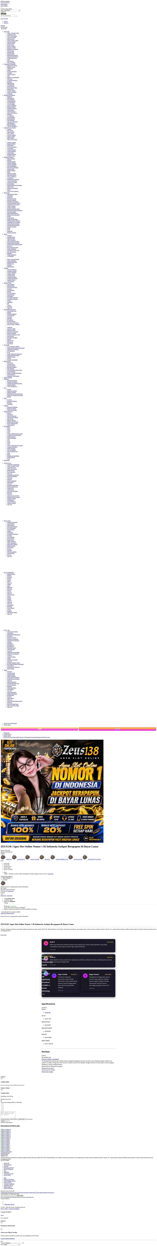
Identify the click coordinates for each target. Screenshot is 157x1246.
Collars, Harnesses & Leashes (15, 433)
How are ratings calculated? (50, 1059)
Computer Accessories (9, 64)
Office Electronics (12, 543)
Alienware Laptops (12, 139)
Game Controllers (11, 92)
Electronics (7, 192)
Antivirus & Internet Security (14, 383)
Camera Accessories (12, 659)
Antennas (9, 327)
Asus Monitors (11, 117)
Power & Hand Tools (12, 247)
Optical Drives (11, 43)
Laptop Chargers (11, 150)
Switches (9, 318)
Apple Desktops (11, 101)
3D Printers (10, 296)
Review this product (48, 1068)
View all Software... (12, 386)
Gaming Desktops (12, 108)
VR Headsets (10, 281)
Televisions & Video (12, 631)
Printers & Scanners (12, 522)
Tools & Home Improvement (14, 244)
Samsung (9, 306)
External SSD (10, 53)
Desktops (9, 96)
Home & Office (11, 107)
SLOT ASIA (7, 521)
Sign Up (6, 23)
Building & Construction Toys (15, 394)
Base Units (10, 362)
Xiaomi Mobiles (11, 161)
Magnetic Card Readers (13, 376)
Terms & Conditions (9, 1184)
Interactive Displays (12, 544)
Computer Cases (11, 34)
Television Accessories (13, 640)
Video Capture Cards (12, 40)
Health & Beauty (8, 411)
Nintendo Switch (11, 648)
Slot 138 (6, 1166)
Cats (8, 439)
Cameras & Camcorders (13, 204)
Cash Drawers (11, 364)
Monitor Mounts (11, 124)
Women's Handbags (12, 407)
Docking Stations (11, 154)
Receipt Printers (11, 365)
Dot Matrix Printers (12, 287)
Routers (9, 312)
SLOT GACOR (34, 859)
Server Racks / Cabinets (13, 324)
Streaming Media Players (13, 203)
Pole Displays (10, 368)
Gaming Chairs (11, 237)
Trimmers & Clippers (12, 417)
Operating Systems (12, 380)
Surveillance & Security (13, 225)
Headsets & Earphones (13, 179)
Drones (9, 389)
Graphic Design (11, 385)
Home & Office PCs (12, 487)
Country (3, 1243)
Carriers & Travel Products (14, 435)
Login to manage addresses (8, 1238)
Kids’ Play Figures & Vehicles (15, 395)
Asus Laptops (10, 132)
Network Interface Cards (13, 334)
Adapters (9, 73)
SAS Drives (10, 61)
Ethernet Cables (11, 330)
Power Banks (10, 184)
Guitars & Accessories (13, 349)
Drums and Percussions (13, 355)
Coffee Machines (11, 255)
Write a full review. (47, 1072)
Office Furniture (11, 240)
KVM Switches (11, 321)
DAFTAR (117, 729)
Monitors (9, 114)
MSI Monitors (10, 123)
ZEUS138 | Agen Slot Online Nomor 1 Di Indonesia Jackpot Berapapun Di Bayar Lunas (27, 737)
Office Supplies (8, 377)
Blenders (9, 253)
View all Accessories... (13, 191)
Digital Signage (11, 546)
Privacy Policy (7, 1182)
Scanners (9, 289)
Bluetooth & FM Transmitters (14, 210)
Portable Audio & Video (13, 209)
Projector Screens (11, 198)
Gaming (6, 268)
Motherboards (10, 39)
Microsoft (9, 587)
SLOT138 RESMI (9, 572)
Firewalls (9, 317)
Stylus (8, 189)
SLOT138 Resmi (8, 1169)
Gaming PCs (10, 488)
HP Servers (10, 342)
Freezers (9, 265)
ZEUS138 (6, 31)
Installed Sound (11, 357)
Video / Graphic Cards (13, 33)
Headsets (9, 82)
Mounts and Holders (12, 188)
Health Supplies (11, 436)
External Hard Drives (12, 56)
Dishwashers (10, 266)
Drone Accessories (12, 391)
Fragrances (10, 414)
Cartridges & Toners (12, 299)
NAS (8, 59)
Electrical (9, 246)
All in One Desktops (12, 491)
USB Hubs (10, 68)
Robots (9, 396)
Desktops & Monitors (9, 95)
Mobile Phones (11, 158)
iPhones (9, 160)
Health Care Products (12, 422)
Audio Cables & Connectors (14, 354)
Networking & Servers (10, 309)
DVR (8, 228)
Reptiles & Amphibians (13, 456)
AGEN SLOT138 (8, 1173)
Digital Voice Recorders (13, 215)
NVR (8, 229)
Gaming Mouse (11, 280)
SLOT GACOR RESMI (10, 723)
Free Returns (4, 4)
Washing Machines (12, 262)
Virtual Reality (11, 649)
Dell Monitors (10, 120)
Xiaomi (9, 580)
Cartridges (10, 302)
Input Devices (10, 86)
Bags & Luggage (11, 408)
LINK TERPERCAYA (62, 859)
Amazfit (9, 600)
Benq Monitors (11, 119)
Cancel (3, 1088)
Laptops (9, 129)
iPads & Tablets (11, 170)
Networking (10, 547)
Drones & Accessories (13, 654)
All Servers (10, 343)
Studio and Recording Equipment (15, 348)
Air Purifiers (10, 256)
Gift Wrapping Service (10, 1181)
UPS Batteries (10, 85)
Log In (5, 21)
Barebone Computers (12, 49)
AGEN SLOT (7, 463)
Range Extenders (11, 333)
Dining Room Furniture (13, 243)
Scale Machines (11, 371)
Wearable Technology (12, 167)
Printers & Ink (7, 283)
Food (8, 429)
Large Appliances (11, 260)
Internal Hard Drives (12, 55)
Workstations (10, 110)
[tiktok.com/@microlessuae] (9, 1204)
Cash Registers (11, 374)
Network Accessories (12, 331)
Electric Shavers (11, 420)
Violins (9, 358)
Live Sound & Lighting (13, 346)
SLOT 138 (7, 630)
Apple (8, 596)
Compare (5, 879)
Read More (3, 935)
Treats (8, 430)
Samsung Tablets (11, 173)
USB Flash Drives (12, 58)
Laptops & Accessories (10, 127)
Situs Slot (6, 1172)
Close (2, 1215)
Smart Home (10, 665)
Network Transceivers (13, 323)
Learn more (50, 873)
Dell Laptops (10, 133)
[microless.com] (3, 14)
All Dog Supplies (11, 438)
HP (8, 303)
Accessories (10, 148)
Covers (9, 609)
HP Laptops (10, 130)
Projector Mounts (11, 200)
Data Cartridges (11, 62)
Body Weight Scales (12, 423)
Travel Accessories (12, 410)
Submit (3, 1076)
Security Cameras (11, 226)
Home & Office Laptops (13, 497)
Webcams (9, 79)
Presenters (9, 93)
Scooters (9, 399)
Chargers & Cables (12, 182)
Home (5, 234)
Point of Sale (7, 361)
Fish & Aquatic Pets (12, 451)
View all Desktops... (12, 113)
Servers (9, 339)
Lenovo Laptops (11, 135)
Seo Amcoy (11, 891)
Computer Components (13, 464)
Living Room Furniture (13, 241)
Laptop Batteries (11, 151)
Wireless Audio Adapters (13, 221)
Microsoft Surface (11, 175)
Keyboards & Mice (12, 87)
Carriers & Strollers (12, 447)
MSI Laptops (10, 138)
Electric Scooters (11, 392)
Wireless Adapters (11, 314)
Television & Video (12, 194)
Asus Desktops (11, 102)
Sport (5, 398)
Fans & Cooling (11, 42)
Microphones (10, 83)
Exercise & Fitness (12, 401)
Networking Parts (11, 311)
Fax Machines (10, 290)
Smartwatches (10, 169)
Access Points (10, 315)
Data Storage (10, 51)
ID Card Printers (11, 293)
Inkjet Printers (10, 286)
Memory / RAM (11, 48)
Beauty (9, 413)
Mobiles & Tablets (8, 157)
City (2, 1244)
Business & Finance (12, 382)
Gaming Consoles (11, 271)
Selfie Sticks (10, 187)
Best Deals (6, 460)
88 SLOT (47, 859)
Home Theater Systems (13, 223)
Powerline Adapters (12, 337)
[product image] (52, 842)
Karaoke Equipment (12, 360)
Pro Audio (6, 345)
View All (9, 308)
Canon (9, 305)
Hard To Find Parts (9, 1179)
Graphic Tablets (11, 90)
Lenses (9, 658)
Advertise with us (8, 1185)
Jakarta (5, 1)
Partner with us (8, 1187)
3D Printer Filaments (12, 297)
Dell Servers (10, 340)
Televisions (10, 195)
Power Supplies (11, 46)
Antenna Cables (11, 328)
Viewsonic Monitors (12, 121)
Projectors (9, 197)
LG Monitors (10, 116)
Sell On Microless (8, 1188)
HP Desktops (10, 98)
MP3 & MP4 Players (12, 213)
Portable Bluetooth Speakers (14, 185)
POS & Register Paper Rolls (14, 370)
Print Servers (10, 336)
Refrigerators (10, 263)
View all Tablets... (12, 176)
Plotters (9, 292)
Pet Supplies (7, 426)
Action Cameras (11, 207)
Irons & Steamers (11, 252)
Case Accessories (11, 37)
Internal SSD (10, 52)
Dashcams (10, 231)
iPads (8, 172)
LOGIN (40, 729)
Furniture (9, 235)
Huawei (9, 578)
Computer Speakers (12, 80)
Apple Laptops (11, 136)
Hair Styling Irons (11, 416)
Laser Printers (10, 284)
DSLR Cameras (11, 206)
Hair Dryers (10, 419)
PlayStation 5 (10, 645)
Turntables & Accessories (13, 222)
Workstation (10, 145)
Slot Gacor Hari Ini (9, 1167)
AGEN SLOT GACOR (94, 859)
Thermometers (11, 425)
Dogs (8, 428)
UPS (8, 76)
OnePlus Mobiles (11, 163)
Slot (5, 1170)
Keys (8, 352)
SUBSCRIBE (20, 1195)
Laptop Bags (10, 153)
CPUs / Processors (12, 36)
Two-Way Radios (11, 212)
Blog (5, 1178)
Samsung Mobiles (11, 164)
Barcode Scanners (12, 367)
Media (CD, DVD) (12, 65)
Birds (8, 454)
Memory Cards (11, 67)
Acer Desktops (11, 104)
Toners (9, 300)
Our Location (4, 5)
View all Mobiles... (12, 166)
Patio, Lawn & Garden (13, 259)
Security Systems (11, 232)
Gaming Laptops (11, 142)
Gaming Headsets (11, 277)
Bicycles (9, 402)
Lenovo (9, 591)
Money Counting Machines (14, 373)
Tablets (9, 584)
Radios (9, 216)
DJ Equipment (11, 351)
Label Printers (10, 294)
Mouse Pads (10, 89)
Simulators (10, 643)
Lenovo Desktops (11, 105)
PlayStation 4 (10, 646)
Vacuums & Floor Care (13, 250)
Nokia (8, 581)
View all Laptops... (12, 147)
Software (6, 379)
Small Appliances (11, 249)
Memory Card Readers (13, 77)
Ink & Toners (10, 538)
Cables (9, 70)
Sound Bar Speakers (12, 219)
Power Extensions (12, 71)
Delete (7, 1088)
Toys (5, 388)
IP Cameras (10, 320)
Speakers (9, 479)
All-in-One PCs (11, 111)
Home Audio (10, 218)
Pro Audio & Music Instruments (15, 664)
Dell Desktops (11, 99)
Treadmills (10, 404)
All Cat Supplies (11, 450)
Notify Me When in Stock (7, 913)
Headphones (10, 482)
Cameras (9, 655)
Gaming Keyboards (12, 278)
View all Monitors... (12, 126)
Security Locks (11, 155)
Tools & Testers (11, 74)
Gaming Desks (11, 238)
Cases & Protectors (12, 181)
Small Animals (11, 457)
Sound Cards (10, 45)
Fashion (6, 405)
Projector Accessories (12, 201)
